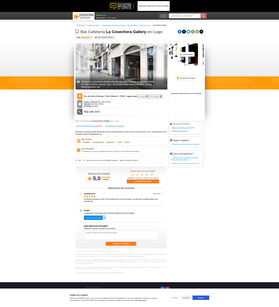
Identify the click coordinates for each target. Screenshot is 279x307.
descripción (150, 254)
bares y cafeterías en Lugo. (136, 256)
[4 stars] (147, 174)
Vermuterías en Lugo (114, 126)
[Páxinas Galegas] (83, 16)
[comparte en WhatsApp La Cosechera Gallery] (193, 32)
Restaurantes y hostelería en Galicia (113, 25)
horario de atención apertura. (102, 260)
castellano (99, 15)
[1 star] (133, 174)
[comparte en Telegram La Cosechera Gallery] (188, 32)
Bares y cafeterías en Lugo (89, 126)
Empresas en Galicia (93, 25)
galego (104, 15)
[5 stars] (152, 174)
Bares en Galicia (133, 25)
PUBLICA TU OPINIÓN (121, 244)
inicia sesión (100, 18)
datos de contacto (120, 260)
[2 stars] (138, 174)
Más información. (141, 300)
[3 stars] (142, 174)
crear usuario (111, 18)
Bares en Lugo (144, 25)
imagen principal (99, 267)
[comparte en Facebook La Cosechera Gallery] (180, 32)
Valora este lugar (143, 181)
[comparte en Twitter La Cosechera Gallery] (184, 32)
